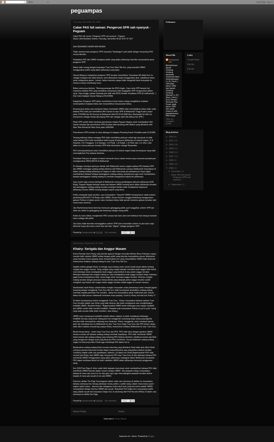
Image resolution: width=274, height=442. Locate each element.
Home (121, 411)
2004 (171, 168)
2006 (171, 160)
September (176, 184)
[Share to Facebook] (130, 232)
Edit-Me (190, 64)
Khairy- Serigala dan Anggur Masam (99, 249)
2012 (171, 137)
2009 (171, 148)
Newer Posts (79, 411)
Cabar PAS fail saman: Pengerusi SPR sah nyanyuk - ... (181, 177)
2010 (171, 144)
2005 (171, 164)
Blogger (151, 436)
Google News (193, 59)
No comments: (111, 232)
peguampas (86, 10)
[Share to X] (128, 232)
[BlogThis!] (125, 232)
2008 (171, 152)
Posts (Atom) (120, 419)
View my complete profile (170, 121)
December (176, 171)
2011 (171, 140)
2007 (171, 156)
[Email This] (122, 232)
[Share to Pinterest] (133, 232)
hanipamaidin (174, 61)
